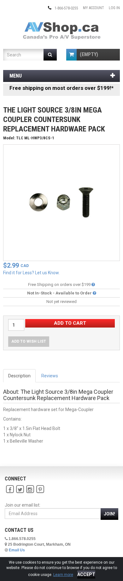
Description (19, 375)
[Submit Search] (50, 55)
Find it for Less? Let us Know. (31, 272)
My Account (93, 8)
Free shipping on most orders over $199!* (61, 88)
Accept (86, 574)
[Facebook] (10, 489)
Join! (109, 513)
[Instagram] (30, 489)
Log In (114, 8)
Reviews (49, 375)
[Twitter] (20, 489)
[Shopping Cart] (71, 55)
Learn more (63, 574)
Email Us (17, 550)
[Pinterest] (40, 489)
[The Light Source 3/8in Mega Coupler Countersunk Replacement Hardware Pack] (61, 202)
